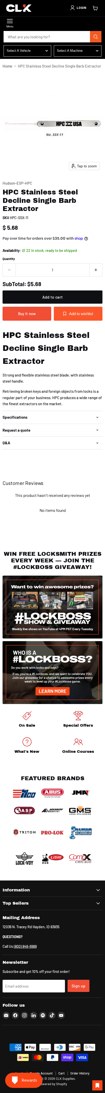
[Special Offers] (78, 720)
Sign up (78, 985)
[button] (78, 7)
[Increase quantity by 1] (95, 269)
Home (7, 66)
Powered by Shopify (52, 1084)
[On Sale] (27, 720)
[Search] (96, 37)
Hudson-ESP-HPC (17, 183)
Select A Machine (70, 51)
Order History (79, 1073)
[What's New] (27, 746)
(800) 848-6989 (25, 946)
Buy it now (27, 313)
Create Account (41, 1073)
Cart (61, 1073)
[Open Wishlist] (97, 1085)
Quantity (9, 259)
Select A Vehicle (19, 51)
